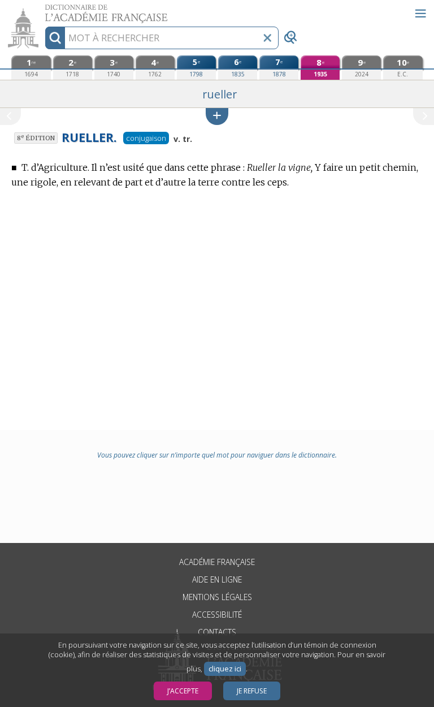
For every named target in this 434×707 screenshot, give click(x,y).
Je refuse (252, 691)
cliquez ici (225, 669)
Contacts (217, 632)
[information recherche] (55, 38)
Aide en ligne (217, 579)
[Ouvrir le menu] (420, 13)
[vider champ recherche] (267, 38)
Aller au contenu (43, 10)
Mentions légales (217, 597)
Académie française (217, 562)
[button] (217, 116)
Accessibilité (217, 614)
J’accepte (182, 691)
